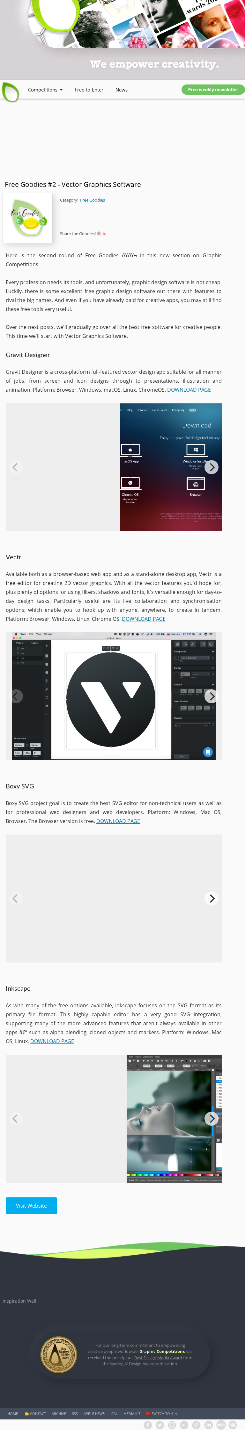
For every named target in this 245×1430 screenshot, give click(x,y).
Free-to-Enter (89, 89)
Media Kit (131, 1413)
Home (12, 1413)
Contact (38, 1413)
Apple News (94, 1413)
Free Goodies (92, 200)
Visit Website (31, 1205)
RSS (75, 1413)
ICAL (114, 1413)
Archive (59, 1413)
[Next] (211, 467)
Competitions (42, 89)
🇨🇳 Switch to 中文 (162, 1413)
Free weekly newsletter (213, 89)
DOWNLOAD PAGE (189, 389)
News (121, 89)
